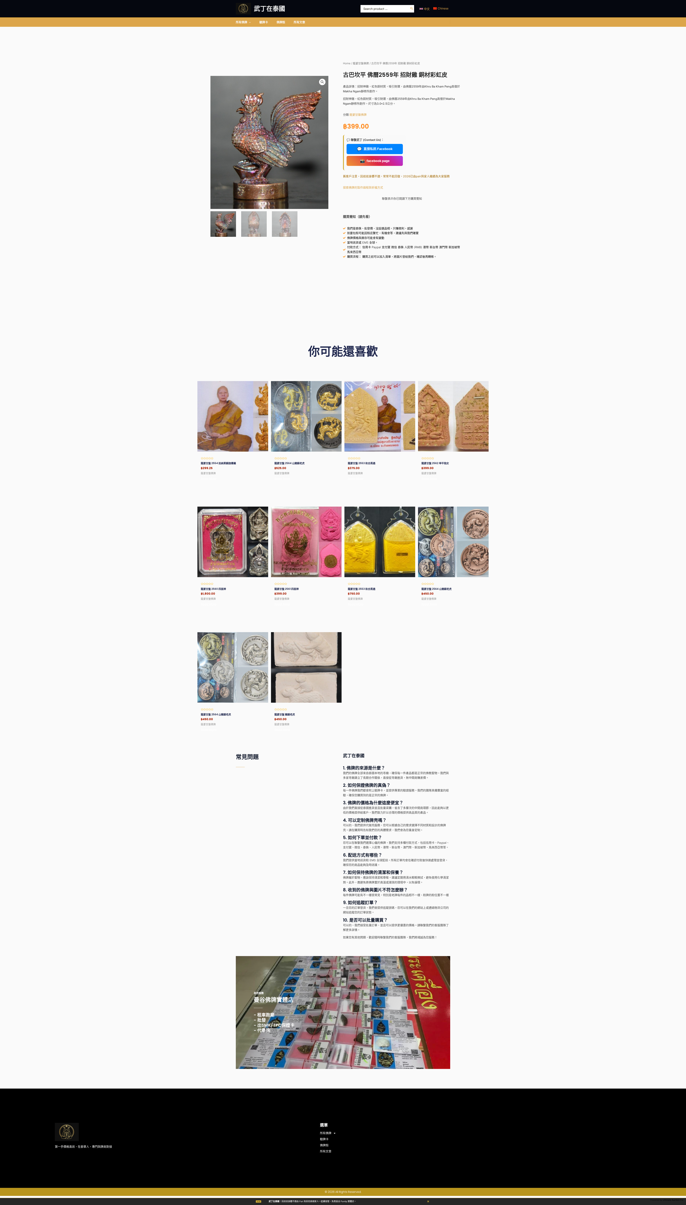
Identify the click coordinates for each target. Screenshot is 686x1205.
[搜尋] (411, 8)
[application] (249, 22)
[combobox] (387, 8)
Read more (208, 478)
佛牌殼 (324, 1145)
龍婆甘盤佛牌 (361, 63)
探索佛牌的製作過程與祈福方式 (363, 187)
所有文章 (325, 1151)
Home (347, 63)
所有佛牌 (325, 1133)
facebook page (375, 161)
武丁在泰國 (269, 8)
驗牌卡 (324, 1139)
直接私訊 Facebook (374, 149)
